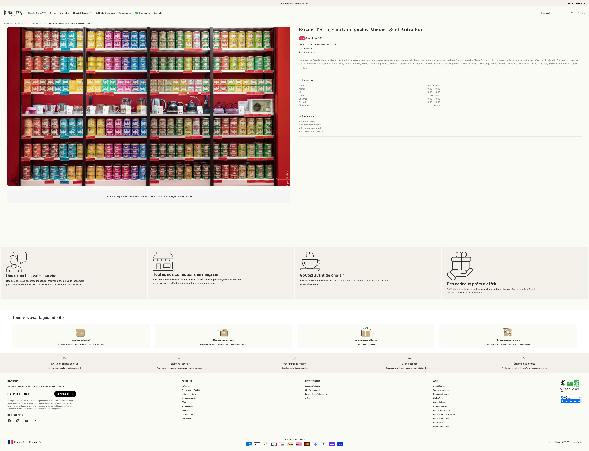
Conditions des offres (441, 410)
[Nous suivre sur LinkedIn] (35, 421)
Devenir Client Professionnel (316, 394)
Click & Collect (439, 398)
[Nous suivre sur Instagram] (18, 421)
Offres (52, 13)
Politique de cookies (441, 418)
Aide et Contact (439, 386)
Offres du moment (440, 406)
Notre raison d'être (189, 394)
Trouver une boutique (441, 390)
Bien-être (64, 13)
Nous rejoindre (187, 406)
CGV (564, 442)
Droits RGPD (438, 422)
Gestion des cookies (441, 426)
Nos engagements (189, 398)
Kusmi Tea (8, 23)
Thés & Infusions (82, 12)
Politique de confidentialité (444, 414)
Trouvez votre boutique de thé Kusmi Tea (30, 23)
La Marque (186, 386)
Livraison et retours (441, 394)
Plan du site (186, 418)
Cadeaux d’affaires (312, 386)
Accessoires (125, 13)
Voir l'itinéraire (305, 48)
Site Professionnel (312, 390)
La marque (144, 13)
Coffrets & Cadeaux (105, 13)
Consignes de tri (188, 414)
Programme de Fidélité (191, 390)
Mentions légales (554, 442)
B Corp (184, 402)
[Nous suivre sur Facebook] (9, 421)
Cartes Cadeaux (439, 402)
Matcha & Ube (37, 12)
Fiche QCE (186, 410)
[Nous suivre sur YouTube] (26, 421)
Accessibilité (576, 442)
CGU (568, 442)
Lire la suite (304, 68)
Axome (302, 439)
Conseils (158, 13)
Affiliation (309, 398)
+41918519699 (309, 52)
